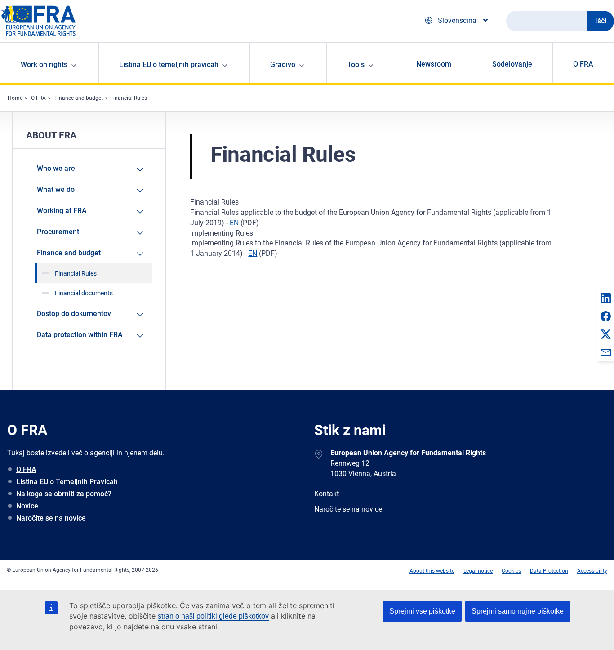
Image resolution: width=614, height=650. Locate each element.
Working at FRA (62, 210)
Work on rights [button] (44, 64)
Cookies (511, 571)
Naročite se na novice (51, 518)
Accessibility (592, 571)
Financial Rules (128, 98)
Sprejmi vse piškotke (422, 611)
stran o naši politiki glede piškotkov (213, 616)
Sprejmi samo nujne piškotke (518, 611)
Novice (27, 506)
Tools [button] (356, 64)
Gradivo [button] (282, 64)
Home (15, 98)
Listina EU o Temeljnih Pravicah (67, 481)
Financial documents (84, 293)
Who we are (56, 168)
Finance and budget (78, 98)
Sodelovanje (512, 64)
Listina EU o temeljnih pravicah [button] (168, 64)
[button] (605, 298)
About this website (431, 571)
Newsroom (433, 64)
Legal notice (478, 571)
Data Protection (549, 571)
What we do (56, 189)
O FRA (583, 64)
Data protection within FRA (80, 334)
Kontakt (326, 494)
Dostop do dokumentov (74, 313)
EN (234, 222)
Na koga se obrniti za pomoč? (63, 494)
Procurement (58, 231)
